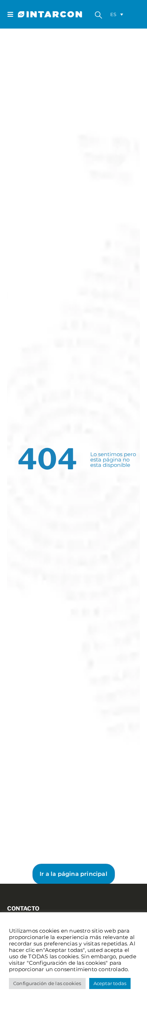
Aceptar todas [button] (110, 983)
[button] (12, 14)
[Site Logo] (32, 14)
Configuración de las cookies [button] (47, 983)
